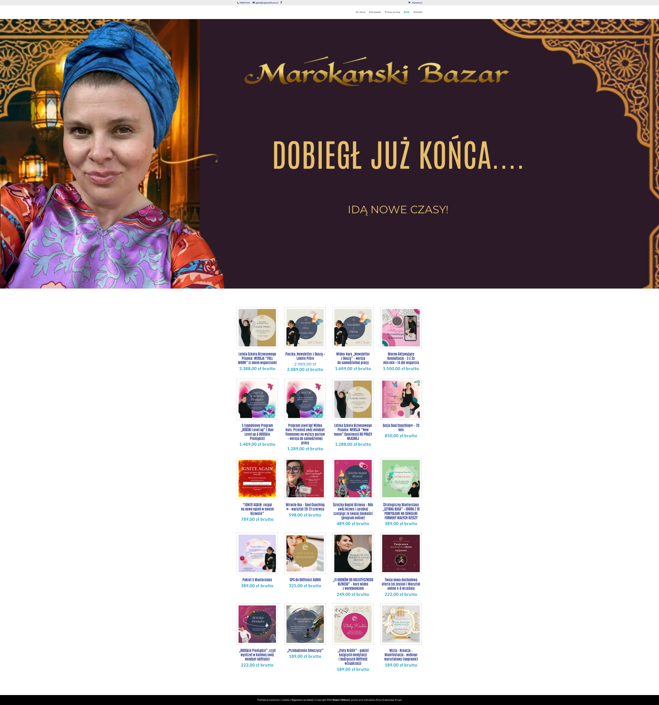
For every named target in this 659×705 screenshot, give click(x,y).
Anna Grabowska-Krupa (389, 699)
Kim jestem (375, 12)
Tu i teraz (360, 12)
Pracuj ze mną (392, 12)
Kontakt (417, 12)
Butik (407, 12)
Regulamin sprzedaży (302, 699)
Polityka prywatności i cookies (273, 699)
